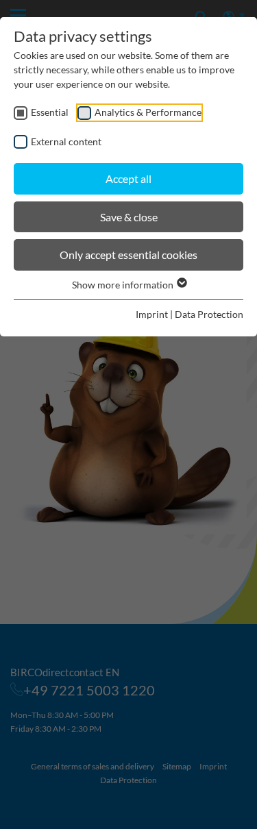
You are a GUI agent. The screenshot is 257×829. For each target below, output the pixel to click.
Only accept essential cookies (128, 254)
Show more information (123, 284)
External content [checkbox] (66, 141)
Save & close (129, 216)
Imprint (152, 314)
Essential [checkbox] (50, 112)
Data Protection (209, 314)
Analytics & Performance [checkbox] (148, 112)
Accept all (128, 178)
